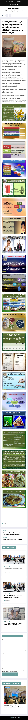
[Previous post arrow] (24, 533)
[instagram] (15, 4)
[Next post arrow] (24, 540)
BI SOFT (11, 713)
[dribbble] (14, 4)
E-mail (3, 661)
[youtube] (17, 4)
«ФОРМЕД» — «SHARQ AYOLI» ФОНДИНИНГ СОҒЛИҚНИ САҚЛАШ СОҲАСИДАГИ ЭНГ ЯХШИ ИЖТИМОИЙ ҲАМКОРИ (13, 624)
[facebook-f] (10, 4)
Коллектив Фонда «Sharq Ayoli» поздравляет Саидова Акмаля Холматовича (11, 533)
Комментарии (4, 639)
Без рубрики (10, 687)
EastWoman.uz (13, 8)
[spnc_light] (10, 15)
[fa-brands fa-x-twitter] (12, 4)
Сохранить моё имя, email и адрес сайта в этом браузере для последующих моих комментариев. (13, 670)
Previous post (5, 530)
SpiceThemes (21, 713)
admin (6, 566)
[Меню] (2, 15)
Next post (5, 537)
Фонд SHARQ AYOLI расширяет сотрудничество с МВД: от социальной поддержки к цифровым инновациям (13, 596)
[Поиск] (6, 15)
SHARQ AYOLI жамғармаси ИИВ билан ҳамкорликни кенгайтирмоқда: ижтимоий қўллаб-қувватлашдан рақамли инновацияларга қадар (13, 569)
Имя (3, 653)
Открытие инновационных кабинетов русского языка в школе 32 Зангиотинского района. (12, 540)
